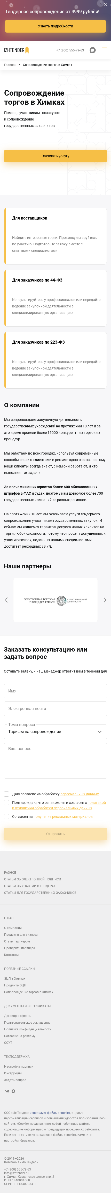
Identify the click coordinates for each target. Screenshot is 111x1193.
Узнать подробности (55, 26)
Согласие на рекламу (19, 1036)
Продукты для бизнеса (21, 935)
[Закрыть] (105, 4)
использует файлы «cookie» (50, 1113)
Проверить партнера (19, 948)
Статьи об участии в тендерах (30, 886)
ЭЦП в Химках (14, 978)
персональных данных (79, 794)
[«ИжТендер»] (16, 50)
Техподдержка (17, 1057)
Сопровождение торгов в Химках (28, 992)
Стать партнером (17, 941)
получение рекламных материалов (63, 816)
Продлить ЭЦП (15, 985)
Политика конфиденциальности (27, 1029)
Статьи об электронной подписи (32, 879)
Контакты (11, 955)
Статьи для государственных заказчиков (40, 893)
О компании (13, 928)
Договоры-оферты (17, 1016)
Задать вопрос (15, 1080)
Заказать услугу (55, 156)
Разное (10, 872)
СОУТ (8, 1043)
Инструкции (13, 1073)
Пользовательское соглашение (27, 1022)
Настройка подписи (18, 1066)
